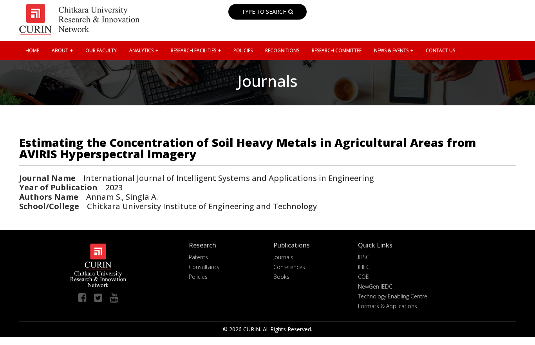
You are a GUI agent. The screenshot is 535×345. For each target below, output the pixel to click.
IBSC (363, 257)
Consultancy (204, 267)
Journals (283, 257)
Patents (198, 257)
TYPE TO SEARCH (265, 11)
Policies (198, 276)
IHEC (364, 267)
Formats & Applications (387, 306)
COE (363, 276)
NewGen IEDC (375, 286)
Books (281, 276)
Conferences (289, 267)
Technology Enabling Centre (392, 296)
